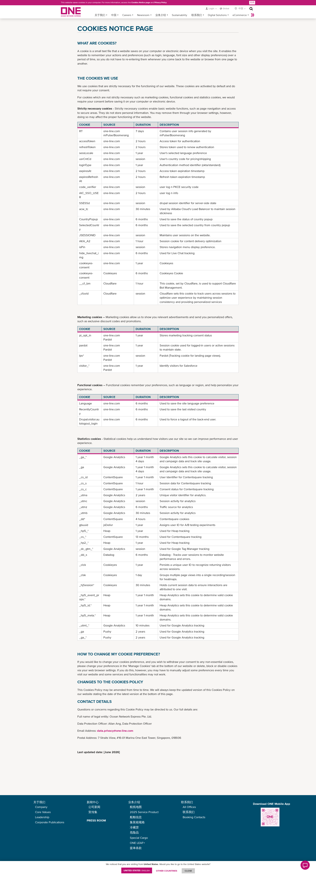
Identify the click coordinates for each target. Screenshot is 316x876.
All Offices (189, 807)
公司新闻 (94, 807)
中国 (113, 15)
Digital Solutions (217, 15)
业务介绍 (160, 15)
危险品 (134, 832)
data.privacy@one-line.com (115, 730)
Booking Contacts (194, 817)
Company (41, 807)
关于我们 (100, 15)
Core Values (43, 812)
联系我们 (196, 15)
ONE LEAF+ (137, 843)
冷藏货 (134, 827)
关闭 (252, 2)
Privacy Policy (160, 2)
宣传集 (92, 812)
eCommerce (240, 15)
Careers (126, 15)
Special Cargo (139, 837)
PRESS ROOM (96, 820)
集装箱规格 (137, 822)
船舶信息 (136, 817)
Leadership (42, 817)
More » (252, 15)
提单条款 (136, 848)
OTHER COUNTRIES (166, 870)
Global (226, 8)
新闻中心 (93, 802)
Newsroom (143, 15)
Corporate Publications (49, 822)
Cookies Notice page (140, 2)
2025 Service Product (144, 812)
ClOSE (188, 870)
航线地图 (136, 807)
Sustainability (179, 15)
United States (137, 870)
